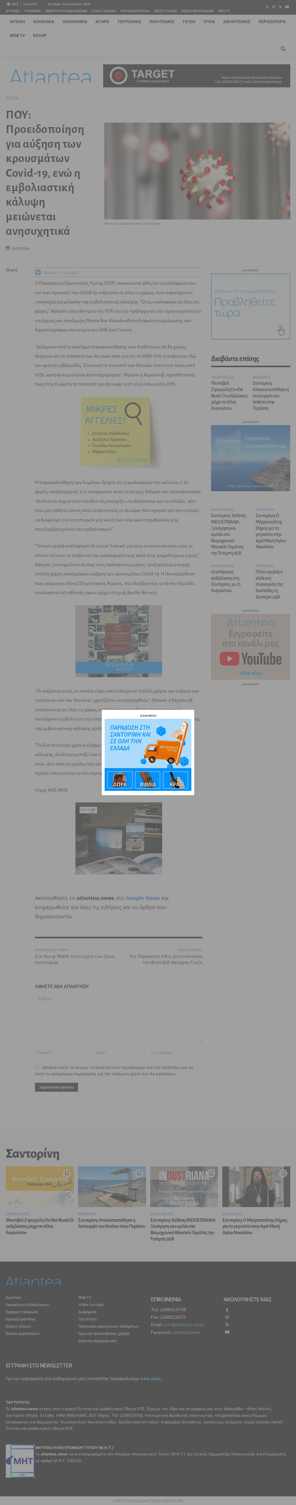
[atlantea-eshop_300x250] (148, 789)
